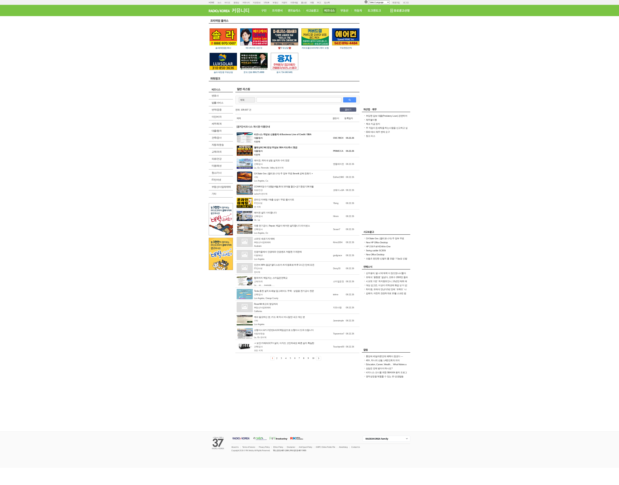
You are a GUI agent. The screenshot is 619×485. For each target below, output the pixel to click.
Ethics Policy (278, 447)
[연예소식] (386, 267)
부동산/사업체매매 (221, 186)
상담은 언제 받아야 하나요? (379, 368)
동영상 (236, 2)
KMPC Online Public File (325, 447)
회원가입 (396, 2)
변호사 (215, 95)
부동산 (275, 2)
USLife (266, 2)
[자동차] (358, 10)
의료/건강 (216, 158)
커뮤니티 (246, 2)
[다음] (318, 358)
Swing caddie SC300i (376, 250)
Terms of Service (248, 447)
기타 (214, 193)
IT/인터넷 (216, 179)
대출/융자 (216, 130)
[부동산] (344, 10)
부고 (319, 2)
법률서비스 (217, 102)
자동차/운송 (218, 144)
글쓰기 (348, 109)
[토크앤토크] (374, 10)
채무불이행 (371, 120)
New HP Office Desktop (377, 242)
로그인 (406, 2)
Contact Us (355, 447)
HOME (211, 2)
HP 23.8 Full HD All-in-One (378, 246)
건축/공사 (216, 137)
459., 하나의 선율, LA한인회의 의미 (383, 360)
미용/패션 (216, 165)
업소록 (327, 2)
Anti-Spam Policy (305, 447)
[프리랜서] (277, 10)
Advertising (343, 447)
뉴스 (219, 2)
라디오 (227, 2)
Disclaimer (291, 447)
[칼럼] (386, 350)
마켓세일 (294, 2)
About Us (235, 447)
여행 (312, 2)
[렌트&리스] (294, 10)
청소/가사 (216, 172)
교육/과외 (216, 151)
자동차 (284, 2)
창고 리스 (370, 136)
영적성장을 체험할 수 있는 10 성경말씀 (384, 376)
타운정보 (256, 2)
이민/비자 (216, 116)
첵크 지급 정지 (373, 124)
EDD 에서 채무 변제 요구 (378, 132)
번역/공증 (216, 109)
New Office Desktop (375, 254)
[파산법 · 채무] (386, 110)
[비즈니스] (329, 10)
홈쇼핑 (304, 2)
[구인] (264, 10)
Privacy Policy (264, 447)
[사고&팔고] (312, 10)
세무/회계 (216, 123)
